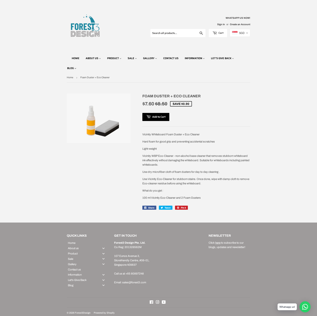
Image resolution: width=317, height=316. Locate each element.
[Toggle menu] (103, 248)
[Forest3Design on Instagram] (157, 302)
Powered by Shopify (104, 313)
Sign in (221, 24)
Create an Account (240, 24)
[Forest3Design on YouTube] (164, 302)
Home (70, 77)
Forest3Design (82, 313)
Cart (220, 33)
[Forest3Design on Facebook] (151, 302)
